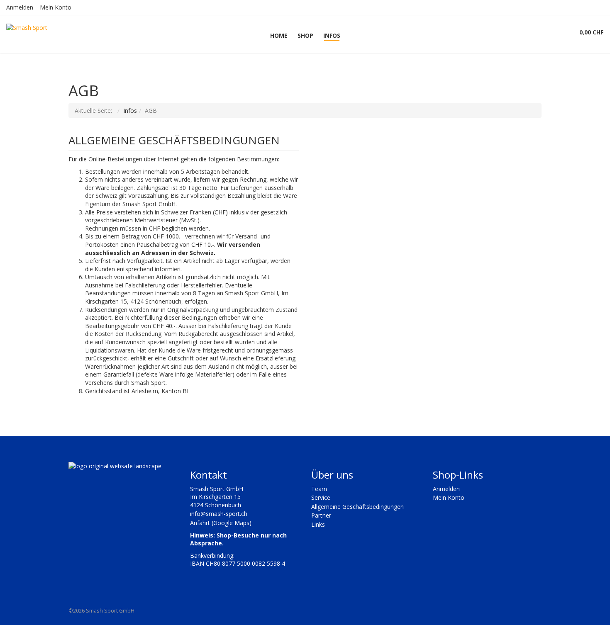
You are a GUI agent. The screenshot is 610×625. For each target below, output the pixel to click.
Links (318, 524)
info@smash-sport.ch (218, 514)
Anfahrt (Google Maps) (220, 523)
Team (319, 489)
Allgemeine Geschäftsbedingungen (357, 507)
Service (320, 497)
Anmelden (19, 7)
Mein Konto (55, 7)
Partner (321, 515)
